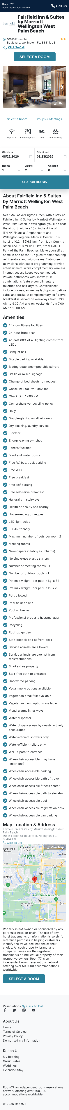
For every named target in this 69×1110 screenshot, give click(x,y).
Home (7, 1027)
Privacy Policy (13, 1036)
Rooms (6, 165)
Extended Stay (13, 1070)
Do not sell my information (21, 1040)
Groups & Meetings (49, 119)
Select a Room (35, 57)
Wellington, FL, (31, 42)
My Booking (11, 1057)
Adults (29, 165)
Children (53, 165)
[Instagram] (24, 1010)
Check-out (43, 152)
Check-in (7, 152)
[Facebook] (5, 1010)
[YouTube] (33, 1010)
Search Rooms (34, 182)
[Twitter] (14, 1010)
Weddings (10, 1065)
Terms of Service (14, 1031)
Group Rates (11, 1061)
